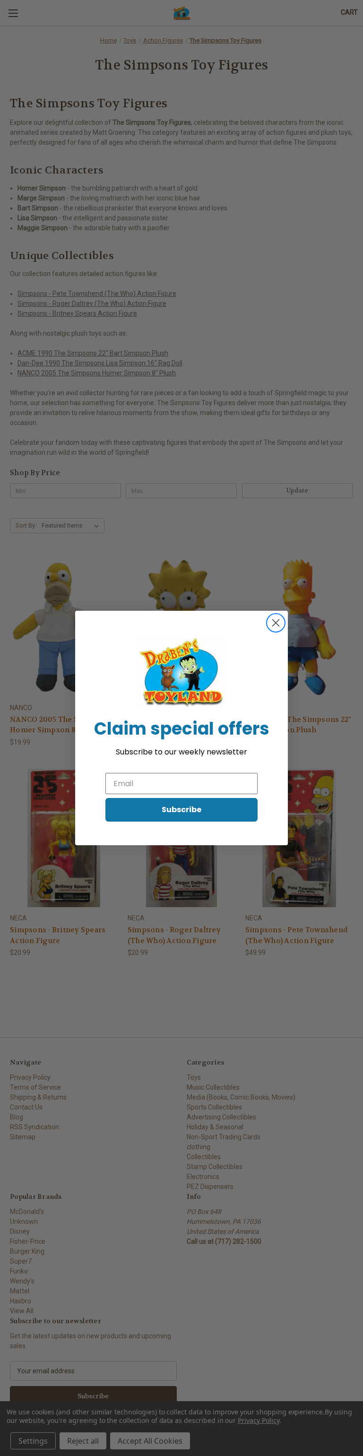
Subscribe (181, 809)
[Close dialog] (276, 623)
